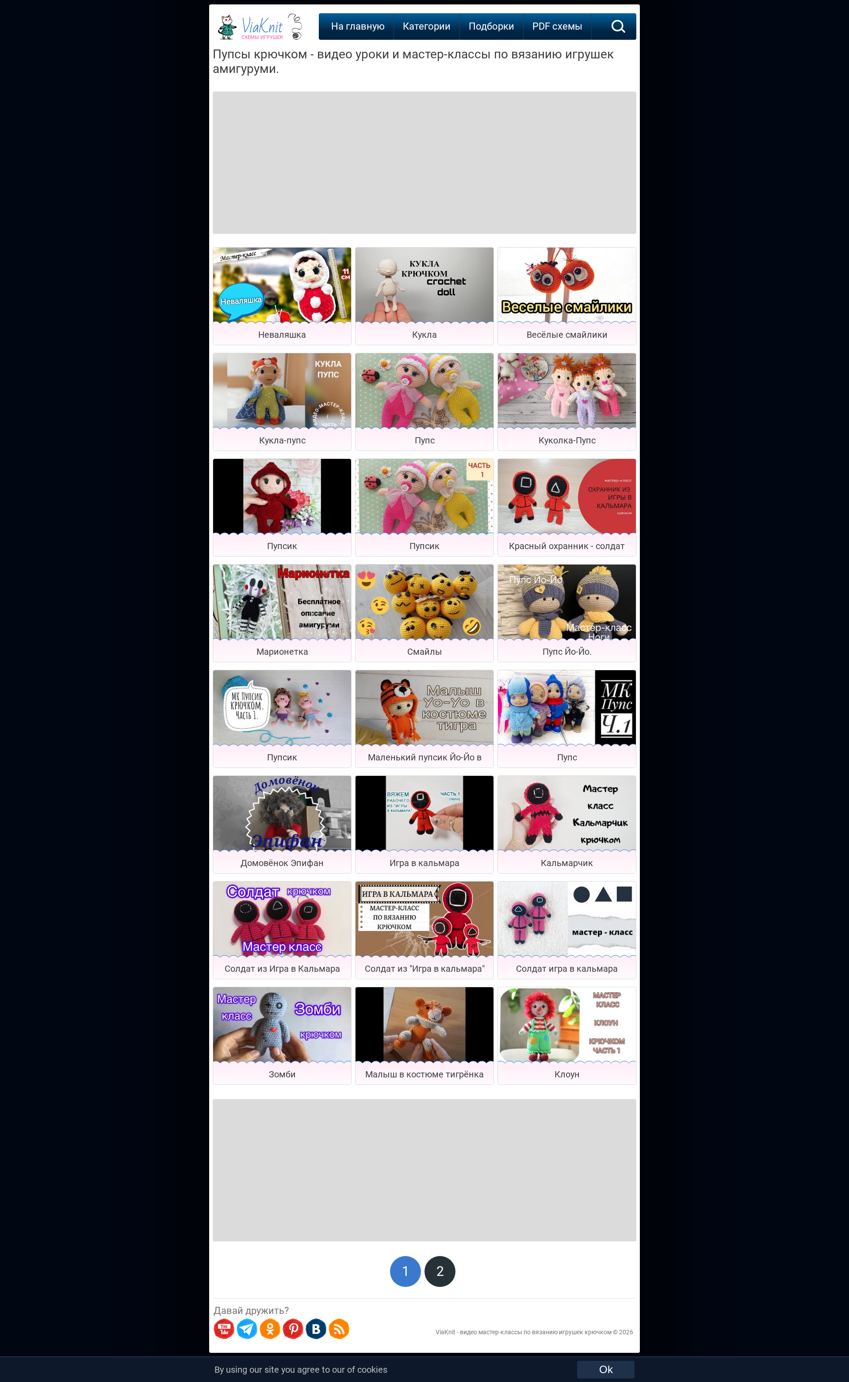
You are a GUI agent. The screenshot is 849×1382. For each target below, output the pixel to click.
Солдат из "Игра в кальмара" (425, 968)
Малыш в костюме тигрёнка (424, 1074)
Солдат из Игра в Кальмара (282, 968)
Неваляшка (282, 334)
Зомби (282, 1074)
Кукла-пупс (282, 440)
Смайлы (424, 651)
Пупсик (282, 546)
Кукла (424, 334)
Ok (606, 1369)
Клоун (567, 1074)
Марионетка (282, 651)
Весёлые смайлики (567, 334)
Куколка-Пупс (567, 440)
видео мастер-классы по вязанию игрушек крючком (536, 1332)
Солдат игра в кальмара (567, 968)
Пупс (425, 440)
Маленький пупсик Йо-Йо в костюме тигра (425, 759)
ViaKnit (262, 31)
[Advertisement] (284, 151)
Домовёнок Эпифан (282, 863)
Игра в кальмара (424, 863)
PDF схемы (557, 26)
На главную (358, 26)
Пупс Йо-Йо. (567, 651)
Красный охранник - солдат (567, 546)
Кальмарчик (567, 863)
